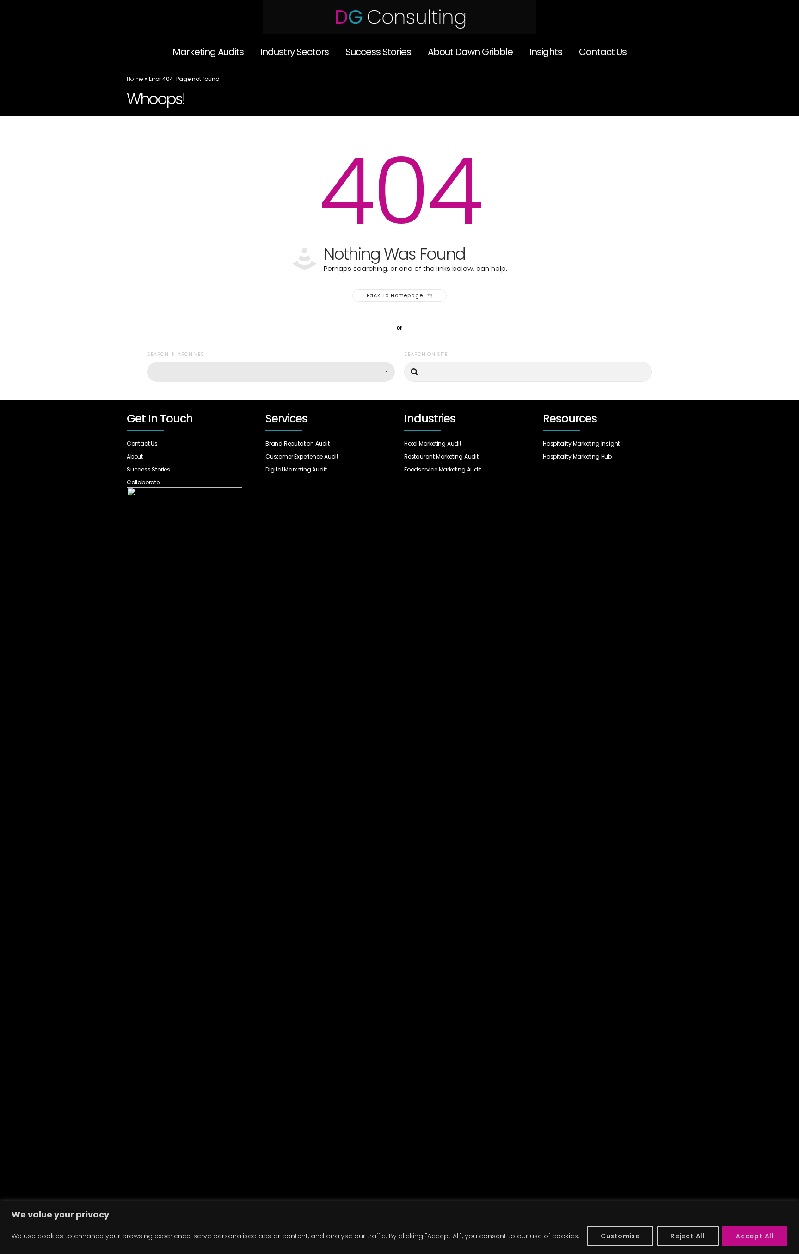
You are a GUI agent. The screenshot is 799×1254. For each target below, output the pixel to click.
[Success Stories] (191, 469)
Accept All (755, 1236)
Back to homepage (395, 295)
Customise (620, 1236)
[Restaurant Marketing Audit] (469, 456)
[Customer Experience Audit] (330, 456)
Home (135, 79)
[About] (191, 456)
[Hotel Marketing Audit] (469, 444)
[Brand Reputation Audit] (330, 444)
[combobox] (271, 372)
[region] (399, 1227)
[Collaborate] (191, 481)
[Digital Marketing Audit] (330, 468)
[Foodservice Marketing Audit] (469, 468)
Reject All (687, 1236)
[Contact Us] (191, 444)
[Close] (789, 1208)
